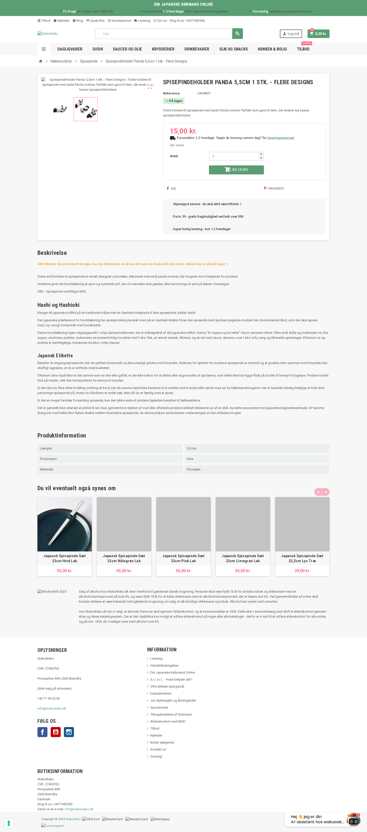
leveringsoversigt (280, 138)
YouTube (56, 732)
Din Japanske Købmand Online (172, 672)
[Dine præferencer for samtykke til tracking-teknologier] (8, 823)
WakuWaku (73, 819)
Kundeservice (121, 20)
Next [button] (326, 492)
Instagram (69, 732)
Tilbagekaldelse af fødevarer (171, 714)
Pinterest (276, 188)
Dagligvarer (69, 48)
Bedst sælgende (162, 742)
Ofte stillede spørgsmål (167, 686)
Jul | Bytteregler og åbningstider (173, 700)
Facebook (42, 732)
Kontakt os (158, 749)
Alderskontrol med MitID (167, 721)
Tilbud (45, 20)
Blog (79, 20)
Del (173, 188)
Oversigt (156, 756)
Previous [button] (318, 492)
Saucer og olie (127, 48)
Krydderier (163, 48)
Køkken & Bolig (272, 48)
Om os (162, 20)
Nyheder (63, 20)
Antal (174, 156)
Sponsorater (159, 707)
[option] (64, 536)
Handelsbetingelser (164, 665)
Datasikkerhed (160, 693)
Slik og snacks (233, 48)
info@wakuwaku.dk (51, 708)
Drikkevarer (196, 48)
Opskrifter (97, 20)
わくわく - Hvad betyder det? (171, 679)
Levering (143, 20)
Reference (171, 93)
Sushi (97, 48)
